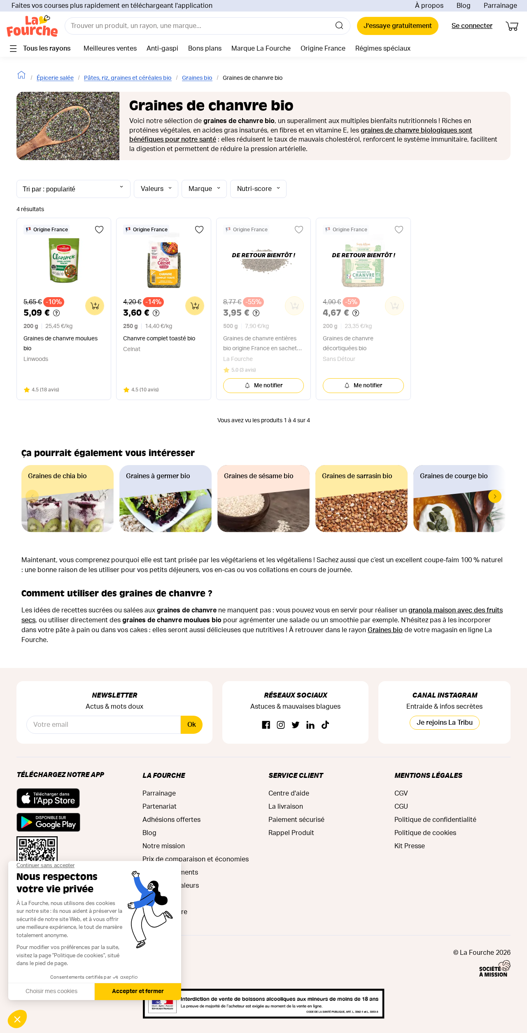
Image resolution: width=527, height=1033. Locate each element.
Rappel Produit (291, 833)
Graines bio (197, 78)
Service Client (295, 775)
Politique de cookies (425, 833)
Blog (464, 5)
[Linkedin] (310, 725)
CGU (401, 806)
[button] (494, 496)
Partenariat (159, 806)
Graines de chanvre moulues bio (60, 343)
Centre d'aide (288, 793)
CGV (401, 793)
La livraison (285, 806)
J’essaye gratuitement (398, 26)
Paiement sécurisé (296, 820)
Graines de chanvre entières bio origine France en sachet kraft (260, 345)
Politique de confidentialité (435, 820)
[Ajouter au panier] (95, 306)
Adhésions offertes (171, 820)
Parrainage (500, 5)
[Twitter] (295, 725)
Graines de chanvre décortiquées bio (348, 343)
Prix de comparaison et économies (195, 859)
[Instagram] (280, 725)
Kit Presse (409, 846)
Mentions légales (428, 775)
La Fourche (163, 775)
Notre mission (163, 846)
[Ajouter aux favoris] (99, 230)
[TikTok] (325, 725)
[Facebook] (266, 725)
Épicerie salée (55, 78)
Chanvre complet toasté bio (159, 339)
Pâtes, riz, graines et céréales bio (128, 78)
